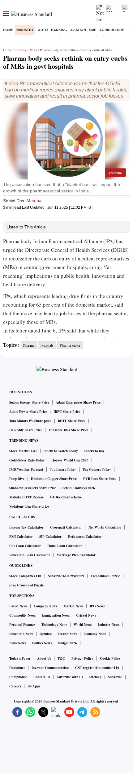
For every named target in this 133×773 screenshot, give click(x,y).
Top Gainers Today (97, 469)
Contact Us (41, 677)
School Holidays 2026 (78, 488)
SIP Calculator (50, 536)
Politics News (42, 643)
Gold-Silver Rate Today (27, 460)
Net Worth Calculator (104, 527)
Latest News (18, 606)
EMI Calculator (21, 536)
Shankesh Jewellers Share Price (32, 488)
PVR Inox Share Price (99, 479)
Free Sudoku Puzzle (105, 576)
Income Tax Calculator (26, 527)
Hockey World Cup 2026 (69, 460)
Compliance (18, 677)
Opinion (46, 634)
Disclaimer (17, 668)
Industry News (108, 624)
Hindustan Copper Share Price (54, 479)
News (33, 49)
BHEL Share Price (71, 421)
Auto (43, 30)
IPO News (97, 606)
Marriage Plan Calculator (76, 555)
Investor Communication (50, 668)
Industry (25, 30)
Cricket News (86, 615)
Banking (59, 30)
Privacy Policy (82, 658)
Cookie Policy (110, 658)
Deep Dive (16, 479)
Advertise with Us (70, 677)
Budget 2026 (67, 643)
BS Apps (34, 686)
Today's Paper (20, 658)
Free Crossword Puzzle (26, 585)
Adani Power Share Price (28, 411)
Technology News (54, 624)
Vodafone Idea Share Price (68, 430)
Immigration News (56, 615)
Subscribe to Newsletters (66, 576)
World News (83, 624)
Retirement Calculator (85, 536)
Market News (73, 606)
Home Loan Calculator (64, 546)
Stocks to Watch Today (61, 451)
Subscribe (115, 677)
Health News (67, 634)
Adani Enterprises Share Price (78, 402)
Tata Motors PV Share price (30, 421)
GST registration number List (97, 668)
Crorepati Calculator (66, 527)
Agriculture (111, 30)
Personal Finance (22, 624)
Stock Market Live (23, 451)
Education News (21, 634)
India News (17, 643)
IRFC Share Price (67, 411)
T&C (61, 658)
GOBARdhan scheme (66, 497)
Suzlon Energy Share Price (29, 402)
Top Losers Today (63, 469)
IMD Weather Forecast (26, 469)
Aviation (78, 30)
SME (92, 30)
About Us (44, 658)
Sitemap (95, 677)
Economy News (95, 634)
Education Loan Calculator (29, 555)
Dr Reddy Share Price (25, 430)
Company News (45, 606)
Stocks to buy (94, 451)
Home (8, 30)
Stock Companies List (25, 576)
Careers (15, 686)
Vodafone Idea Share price (29, 506)
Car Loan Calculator (25, 546)
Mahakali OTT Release (26, 497)
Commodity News (22, 615)
